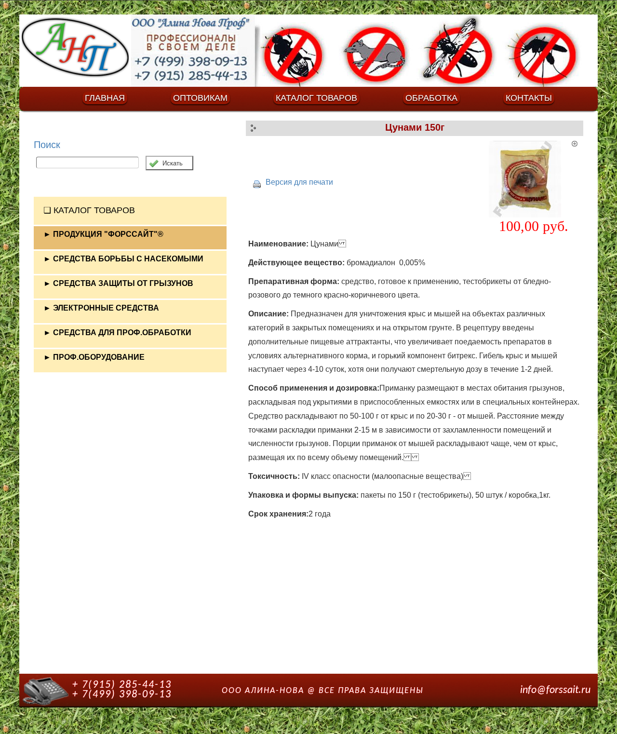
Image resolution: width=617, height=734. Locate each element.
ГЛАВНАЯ (105, 98)
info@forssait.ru (555, 690)
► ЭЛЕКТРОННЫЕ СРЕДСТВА (101, 308)
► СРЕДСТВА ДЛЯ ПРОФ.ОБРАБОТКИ (117, 332)
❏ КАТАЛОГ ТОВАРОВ (89, 210)
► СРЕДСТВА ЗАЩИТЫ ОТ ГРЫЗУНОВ (118, 283)
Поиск (47, 144)
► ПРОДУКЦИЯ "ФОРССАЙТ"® (103, 234)
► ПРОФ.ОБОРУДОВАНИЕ (94, 357)
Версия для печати (299, 182)
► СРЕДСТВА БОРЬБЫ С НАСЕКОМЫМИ (123, 259)
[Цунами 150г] (533, 179)
